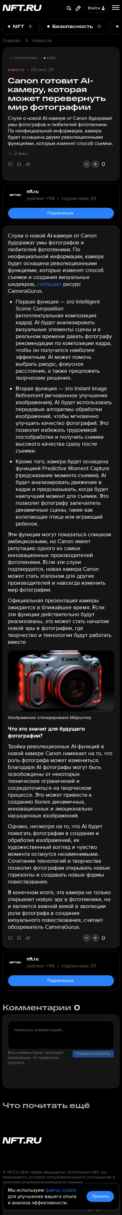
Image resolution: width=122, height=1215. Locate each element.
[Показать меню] (115, 7)
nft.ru (32, 191)
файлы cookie (60, 1190)
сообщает (49, 284)
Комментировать (93, 1053)
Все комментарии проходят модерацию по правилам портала (36, 1057)
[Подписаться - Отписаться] (30, 26)
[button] (27, 164)
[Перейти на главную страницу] (22, 8)
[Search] (69, 8)
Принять (100, 1196)
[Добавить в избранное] (19, 164)
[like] (95, 164)
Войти (94, 8)
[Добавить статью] (78, 8)
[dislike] (86, 164)
